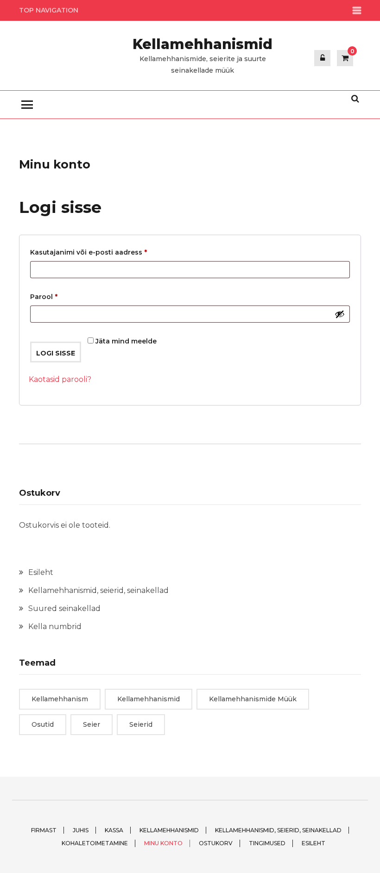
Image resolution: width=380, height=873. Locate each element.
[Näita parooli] (340, 314)
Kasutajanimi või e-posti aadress (101, 252)
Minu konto (163, 843)
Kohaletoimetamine (95, 843)
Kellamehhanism (60, 699)
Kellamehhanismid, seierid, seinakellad (98, 590)
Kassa (114, 830)
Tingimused (267, 843)
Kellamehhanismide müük (253, 699)
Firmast (44, 830)
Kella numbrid (55, 626)
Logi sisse (55, 353)
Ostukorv (216, 843)
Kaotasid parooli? (60, 379)
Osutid (43, 724)
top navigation (48, 10)
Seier (91, 724)
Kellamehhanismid (202, 44)
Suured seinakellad (64, 608)
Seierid (140, 724)
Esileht (40, 572)
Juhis (81, 830)
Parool (56, 296)
